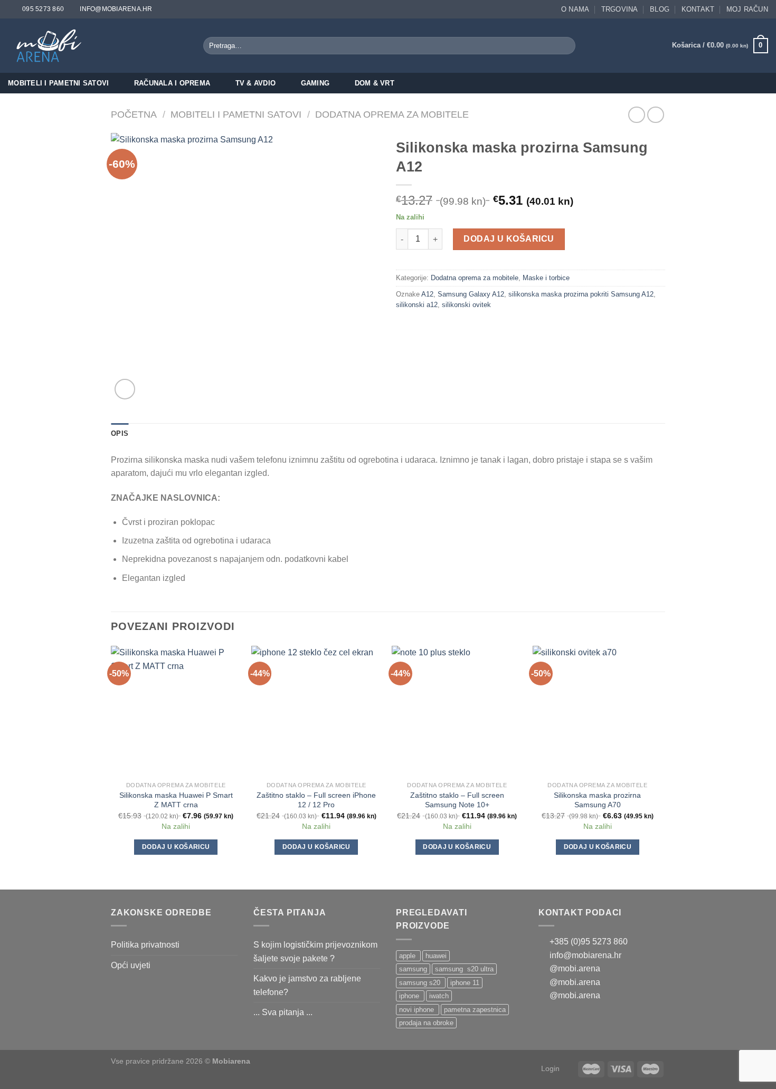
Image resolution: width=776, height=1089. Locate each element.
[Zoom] (125, 389)
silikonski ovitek (466, 305)
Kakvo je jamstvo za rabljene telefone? (307, 985)
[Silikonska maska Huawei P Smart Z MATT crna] (176, 711)
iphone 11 (464, 983)
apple (408, 956)
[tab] (119, 433)
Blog (659, 9)
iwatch (439, 996)
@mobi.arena (573, 968)
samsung (413, 969)
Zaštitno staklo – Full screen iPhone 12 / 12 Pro (316, 800)
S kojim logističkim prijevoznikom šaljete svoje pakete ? (315, 951)
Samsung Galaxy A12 (471, 294)
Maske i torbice (546, 278)
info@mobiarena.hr (116, 9)
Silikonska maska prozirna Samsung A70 (597, 800)
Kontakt (698, 9)
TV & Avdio (255, 83)
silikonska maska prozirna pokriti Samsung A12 (581, 294)
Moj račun (747, 9)
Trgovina (619, 9)
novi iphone (417, 1010)
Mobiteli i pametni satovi (58, 83)
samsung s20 (420, 983)
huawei (436, 956)
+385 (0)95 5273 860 (587, 941)
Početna (134, 114)
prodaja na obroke (426, 1023)
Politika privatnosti (145, 944)
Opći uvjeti (130, 965)
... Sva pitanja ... (283, 1012)
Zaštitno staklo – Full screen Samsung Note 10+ (457, 800)
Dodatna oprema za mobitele (392, 114)
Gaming (315, 83)
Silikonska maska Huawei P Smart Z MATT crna (176, 800)
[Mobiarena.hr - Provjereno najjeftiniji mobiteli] (52, 45)
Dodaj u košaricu (508, 238)
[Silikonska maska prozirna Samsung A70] (598, 711)
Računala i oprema (172, 83)
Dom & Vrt (374, 83)
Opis (119, 433)
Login (550, 1068)
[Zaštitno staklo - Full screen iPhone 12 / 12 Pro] (316, 711)
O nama (575, 9)
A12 (427, 294)
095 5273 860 (43, 9)
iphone (410, 996)
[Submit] (565, 46)
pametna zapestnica (475, 1010)
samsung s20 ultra (464, 969)
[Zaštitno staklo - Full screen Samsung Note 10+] (457, 711)
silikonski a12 (417, 305)
